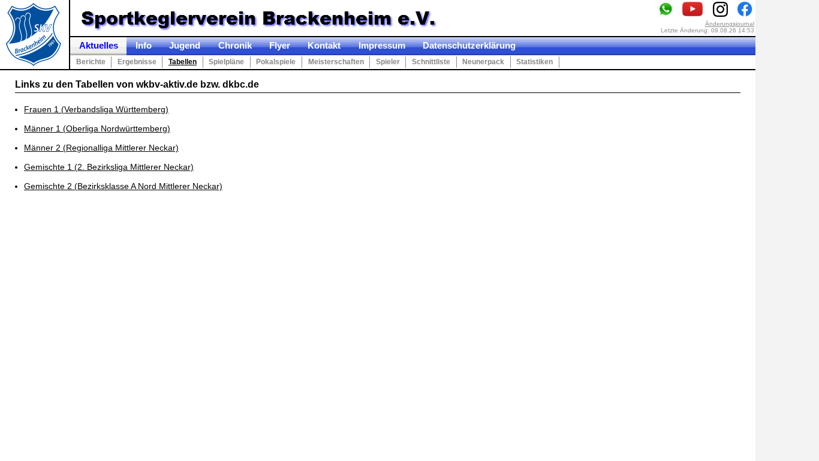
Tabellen (182, 62)
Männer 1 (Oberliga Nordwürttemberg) (97, 128)
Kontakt (324, 45)
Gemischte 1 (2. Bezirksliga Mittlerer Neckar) (109, 167)
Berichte (91, 62)
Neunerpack (483, 62)
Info (144, 45)
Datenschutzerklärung (469, 45)
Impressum (382, 45)
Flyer (279, 45)
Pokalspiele (276, 62)
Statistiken (534, 62)
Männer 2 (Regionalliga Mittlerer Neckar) (101, 147)
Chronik (235, 45)
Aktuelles (98, 45)
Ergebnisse (137, 62)
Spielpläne (226, 62)
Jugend (184, 45)
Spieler (388, 62)
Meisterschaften (336, 62)
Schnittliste (431, 62)
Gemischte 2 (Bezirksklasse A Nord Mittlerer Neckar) (123, 186)
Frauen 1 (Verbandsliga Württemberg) (96, 109)
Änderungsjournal (729, 23)
